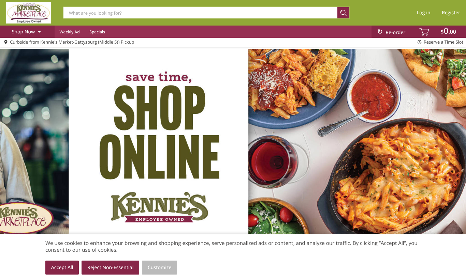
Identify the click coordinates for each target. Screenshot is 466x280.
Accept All (62, 267)
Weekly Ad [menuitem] (69, 32)
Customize (160, 267)
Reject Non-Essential (110, 267)
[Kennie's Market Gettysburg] (28, 12)
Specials (97, 32)
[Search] (343, 12)
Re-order (395, 32)
